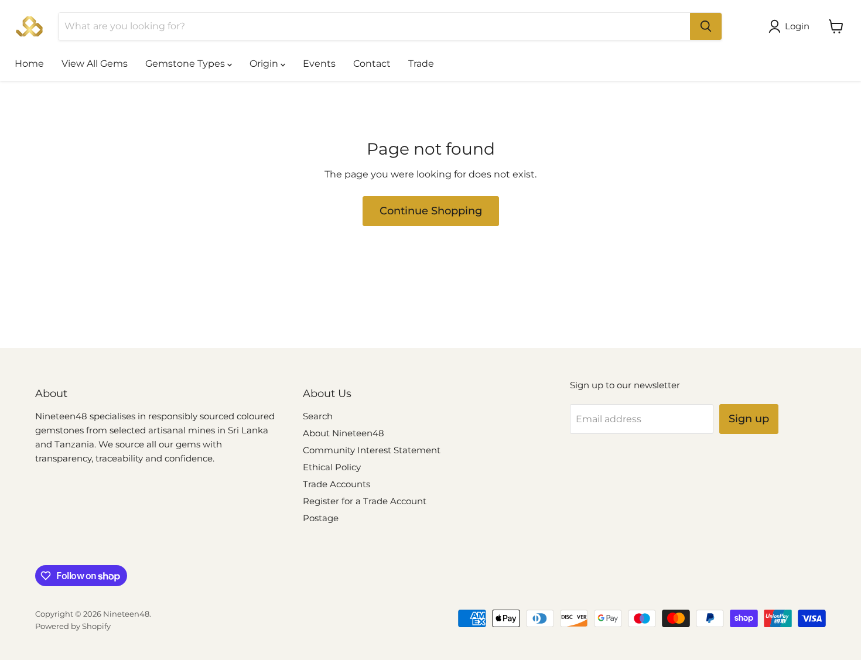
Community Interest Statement (371, 450)
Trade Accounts (336, 484)
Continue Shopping (431, 210)
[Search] (706, 26)
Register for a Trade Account (364, 501)
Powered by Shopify (73, 626)
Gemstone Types (186, 63)
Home (29, 63)
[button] (791, 26)
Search (318, 416)
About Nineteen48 (343, 433)
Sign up (749, 418)
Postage (321, 518)
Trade (421, 63)
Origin (265, 63)
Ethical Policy (332, 467)
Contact (372, 63)
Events (319, 63)
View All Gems (95, 63)
